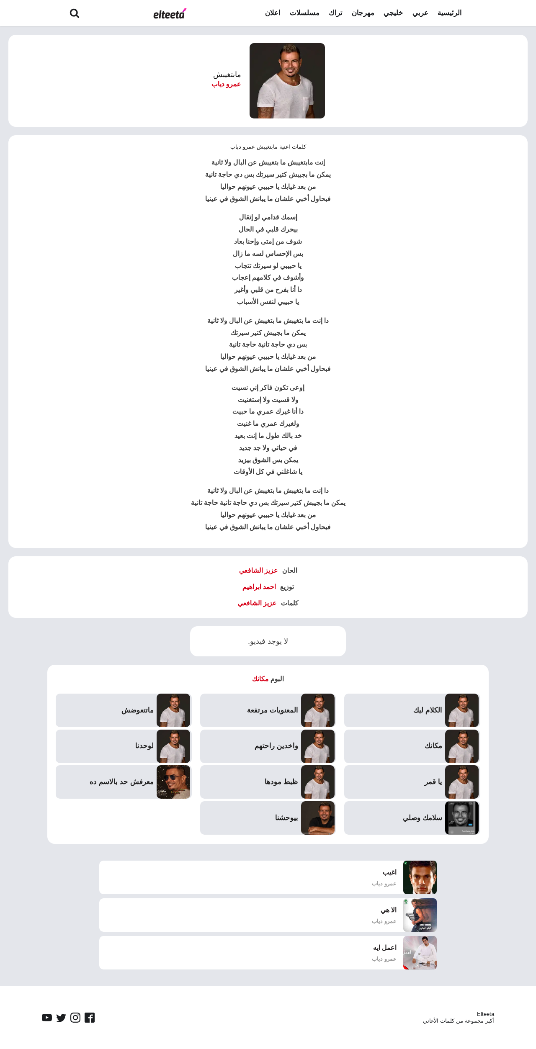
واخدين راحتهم (276, 746)
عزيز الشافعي (258, 570)
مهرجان (363, 13)
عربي (420, 13)
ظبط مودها (281, 782)
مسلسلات (305, 13)
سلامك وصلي (422, 818)
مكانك (260, 678)
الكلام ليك (427, 710)
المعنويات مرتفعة (272, 710)
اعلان (273, 13)
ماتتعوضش (137, 710)
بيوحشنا (286, 818)
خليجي (393, 13)
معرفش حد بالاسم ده (122, 782)
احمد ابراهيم (259, 586)
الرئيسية (450, 13)
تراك (336, 13)
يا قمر (433, 782)
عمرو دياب (226, 83)
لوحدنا (144, 746)
